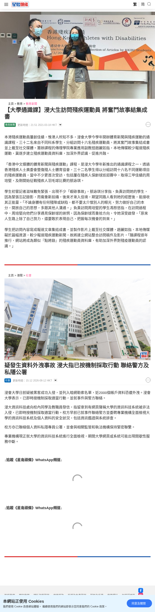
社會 (28, 275)
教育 (20, 103)
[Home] (20, 4)
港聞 (20, 275)
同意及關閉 (139, 603)
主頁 (11, 103)
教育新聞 (31, 103)
